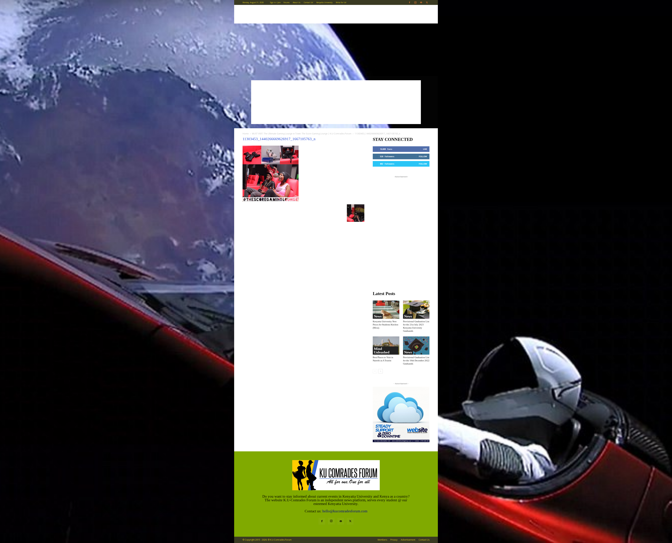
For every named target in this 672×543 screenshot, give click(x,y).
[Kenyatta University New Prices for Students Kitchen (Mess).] (386, 309)
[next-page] (380, 371)
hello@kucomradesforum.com (344, 511)
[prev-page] (375, 371)
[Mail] (421, 2)
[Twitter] (426, 2)
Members (382, 539)
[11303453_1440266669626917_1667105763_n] (271, 200)
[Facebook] (409, 2)
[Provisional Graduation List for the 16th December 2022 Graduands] (416, 345)
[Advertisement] (336, 49)
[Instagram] (415, 2)
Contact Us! (308, 2)
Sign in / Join (275, 2)
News (378, 316)
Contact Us (424, 539)
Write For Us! (341, 2)
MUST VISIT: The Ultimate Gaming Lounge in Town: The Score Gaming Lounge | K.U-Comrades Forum (301, 133)
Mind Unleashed (381, 350)
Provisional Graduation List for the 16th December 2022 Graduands (416, 360)
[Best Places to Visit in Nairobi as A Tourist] (386, 345)
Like (425, 149)
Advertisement (408, 539)
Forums (286, 2)
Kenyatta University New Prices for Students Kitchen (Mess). (385, 324)
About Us (296, 2)
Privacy (393, 539)
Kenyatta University (324, 2)
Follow (423, 156)
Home (246, 133)
